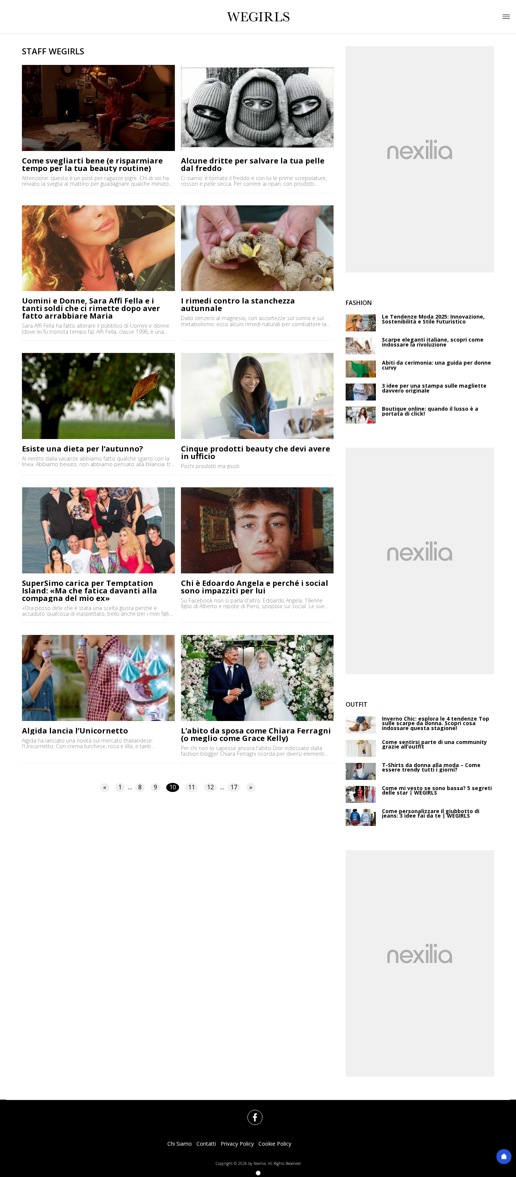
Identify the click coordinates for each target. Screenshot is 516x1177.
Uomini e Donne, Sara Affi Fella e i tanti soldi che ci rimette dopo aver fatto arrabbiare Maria (91, 308)
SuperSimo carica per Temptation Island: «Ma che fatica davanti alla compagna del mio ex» (89, 590)
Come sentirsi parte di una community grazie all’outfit (434, 744)
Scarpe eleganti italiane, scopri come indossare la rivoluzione (433, 342)
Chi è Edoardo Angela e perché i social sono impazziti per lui (254, 587)
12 (210, 787)
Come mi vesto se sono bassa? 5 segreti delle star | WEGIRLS (437, 790)
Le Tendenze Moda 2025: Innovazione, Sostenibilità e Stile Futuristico (433, 319)
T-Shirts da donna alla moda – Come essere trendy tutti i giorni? (431, 767)
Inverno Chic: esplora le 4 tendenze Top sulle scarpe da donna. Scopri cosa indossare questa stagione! (435, 723)
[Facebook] (250, 1113)
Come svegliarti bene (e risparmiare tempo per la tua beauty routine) (92, 164)
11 (191, 787)
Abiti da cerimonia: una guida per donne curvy (436, 365)
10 (172, 787)
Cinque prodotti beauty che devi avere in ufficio (255, 452)
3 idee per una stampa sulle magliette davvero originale (434, 388)
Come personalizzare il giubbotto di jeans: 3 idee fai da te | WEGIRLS (430, 813)
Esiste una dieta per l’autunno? (82, 449)
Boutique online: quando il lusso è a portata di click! (430, 411)
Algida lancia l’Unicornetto (75, 731)
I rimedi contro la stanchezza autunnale (238, 304)
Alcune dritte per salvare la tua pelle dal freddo (252, 164)
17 (233, 787)
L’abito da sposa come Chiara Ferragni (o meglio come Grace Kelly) (256, 734)
